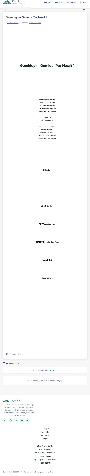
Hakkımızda (71, 2)
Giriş (83, 10)
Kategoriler (59, 2)
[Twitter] (16, 420)
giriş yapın (52, 370)
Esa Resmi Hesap (13, 23)
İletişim (83, 2)
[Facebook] (5, 420)
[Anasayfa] (14, 2)
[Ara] (28, 9)
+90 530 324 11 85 (45, 463)
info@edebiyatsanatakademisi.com (45, 459)
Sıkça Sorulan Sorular (45, 446)
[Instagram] (10, 420)
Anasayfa (48, 2)
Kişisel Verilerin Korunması (45, 453)
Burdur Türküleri (35, 23)
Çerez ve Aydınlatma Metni (45, 456)
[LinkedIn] (27, 420)
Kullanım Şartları (45, 449)
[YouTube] (22, 420)
